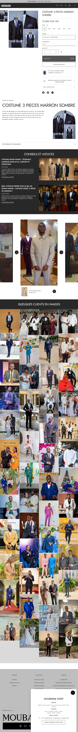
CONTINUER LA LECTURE (8, 177)
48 (49, 28)
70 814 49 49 (65, 718)
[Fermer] (73, 693)
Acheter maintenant (59, 64)
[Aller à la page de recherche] (61, 5)
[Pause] (55, 283)
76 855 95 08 (48, 718)
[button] (61, 5)
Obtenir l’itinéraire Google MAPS (53, 722)
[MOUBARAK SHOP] (6, 5)
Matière (44, 34)
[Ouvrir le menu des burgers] (75, 5)
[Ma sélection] (65, 5)
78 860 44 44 (57, 718)
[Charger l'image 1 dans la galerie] (3, 16)
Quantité (44, 48)
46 (44, 28)
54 (64, 28)
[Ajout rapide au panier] (54, 291)
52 (59, 28)
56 (69, 28)
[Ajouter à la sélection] (61, 52)
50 (54, 28)
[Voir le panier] (69, 5)
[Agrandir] (9, 321)
